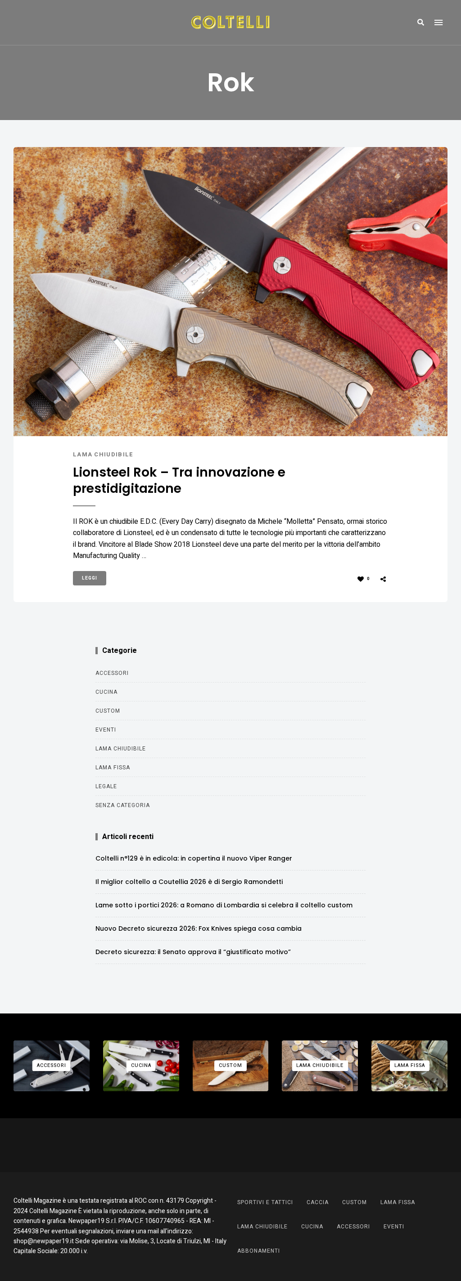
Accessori (112, 673)
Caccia (318, 1202)
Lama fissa (112, 767)
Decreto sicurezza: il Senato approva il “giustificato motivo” (193, 951)
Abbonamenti (258, 1251)
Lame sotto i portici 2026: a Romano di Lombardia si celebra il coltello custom (224, 905)
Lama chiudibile (103, 454)
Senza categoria (122, 805)
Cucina (106, 692)
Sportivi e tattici (265, 1202)
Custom (107, 711)
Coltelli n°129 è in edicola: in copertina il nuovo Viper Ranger (193, 858)
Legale (106, 786)
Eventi (105, 730)
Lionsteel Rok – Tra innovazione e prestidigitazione (179, 480)
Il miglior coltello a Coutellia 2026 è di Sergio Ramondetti (189, 881)
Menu (438, 22)
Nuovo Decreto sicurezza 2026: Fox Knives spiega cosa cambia (198, 928)
